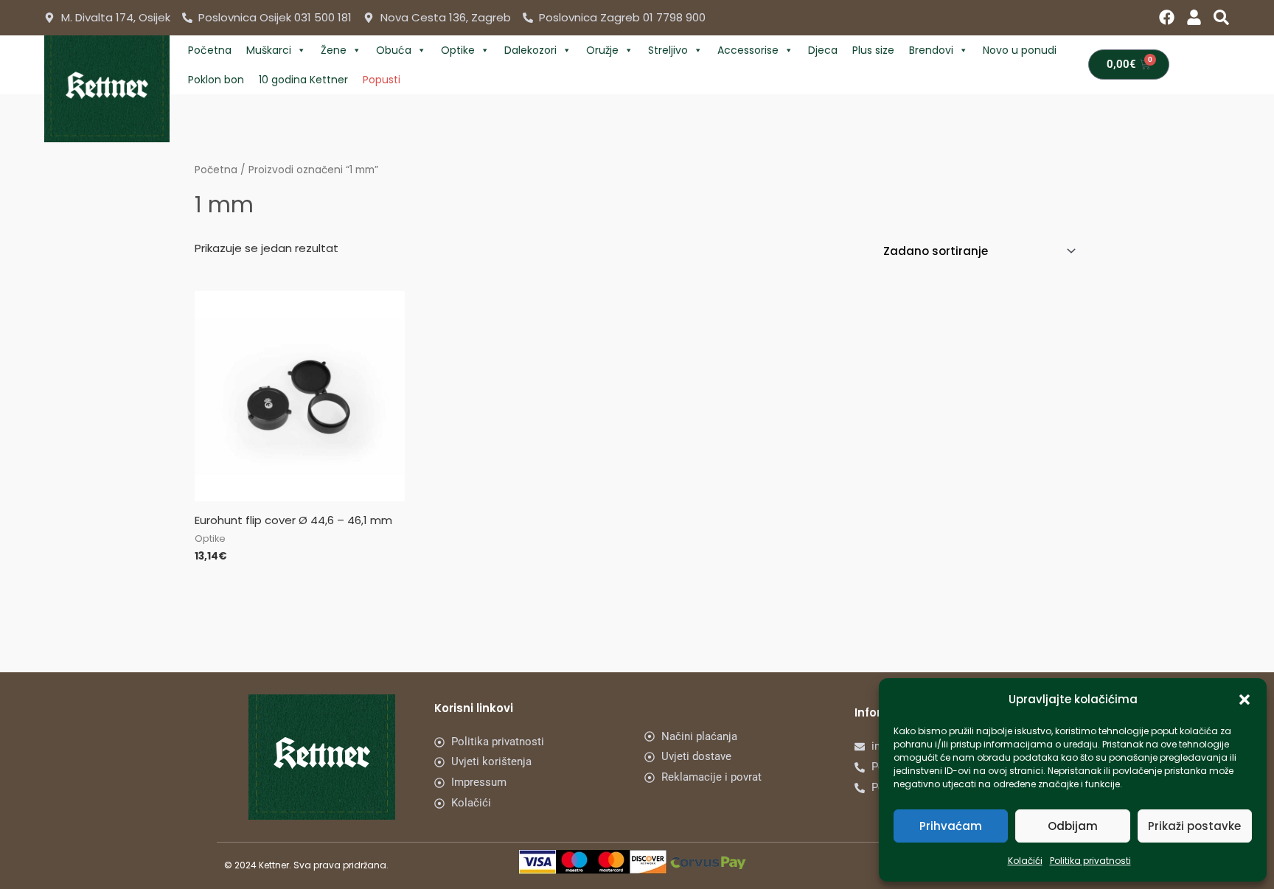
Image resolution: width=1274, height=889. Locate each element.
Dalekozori (530, 50)
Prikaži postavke (1194, 826)
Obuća (393, 50)
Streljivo (668, 50)
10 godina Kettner (303, 79)
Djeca (823, 50)
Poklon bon (216, 79)
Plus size (873, 50)
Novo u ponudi (1020, 50)
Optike (458, 50)
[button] (1244, 699)
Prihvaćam (950, 826)
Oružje (602, 50)
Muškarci (268, 50)
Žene (334, 50)
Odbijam (1073, 826)
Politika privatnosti (1090, 860)
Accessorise (748, 50)
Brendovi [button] (931, 50)
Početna (210, 50)
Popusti (381, 79)
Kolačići (1025, 860)
